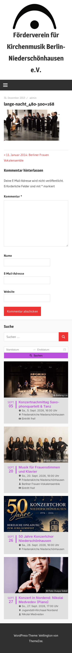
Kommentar (13, 196)
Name (8, 255)
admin (33, 97)
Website (9, 291)
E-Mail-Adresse (14, 273)
